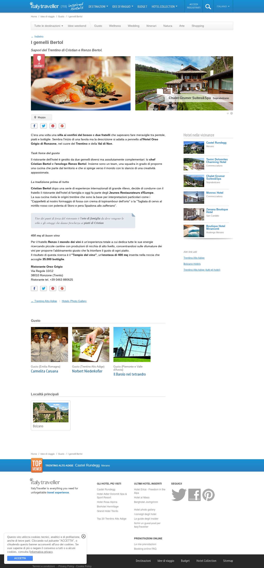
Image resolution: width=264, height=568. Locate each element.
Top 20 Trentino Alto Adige (111, 518)
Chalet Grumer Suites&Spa (215, 177)
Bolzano (38, 426)
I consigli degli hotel (145, 514)
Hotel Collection (163, 6)
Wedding (133, 25)
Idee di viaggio (121, 6)
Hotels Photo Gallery (74, 301)
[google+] (62, 125)
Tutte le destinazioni (47, 25)
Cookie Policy (84, 566)
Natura (167, 25)
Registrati (193, 7)
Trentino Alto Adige (194, 257)
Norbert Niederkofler (87, 371)
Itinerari (151, 25)
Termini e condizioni (43, 566)
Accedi (194, 4)
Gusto (98, 25)
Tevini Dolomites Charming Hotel (217, 161)
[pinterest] (53, 125)
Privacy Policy (66, 566)
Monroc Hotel (214, 192)
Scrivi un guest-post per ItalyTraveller (147, 524)
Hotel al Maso (142, 497)
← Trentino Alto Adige (44, 301)
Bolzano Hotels (192, 263)
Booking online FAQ (145, 548)
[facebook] (34, 125)
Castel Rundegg (216, 142)
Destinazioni (97, 6)
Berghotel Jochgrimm (146, 502)
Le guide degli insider (146, 518)
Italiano (222, 6)
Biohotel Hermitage (108, 506)
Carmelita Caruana (44, 371)
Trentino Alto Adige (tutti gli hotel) (202, 269)
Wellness (115, 25)
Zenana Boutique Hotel (217, 211)
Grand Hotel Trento (107, 511)
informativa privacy (41, 551)
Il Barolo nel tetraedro (129, 374)
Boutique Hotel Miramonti (215, 227)
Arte (182, 25)
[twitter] (43, 125)
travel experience (58, 492)
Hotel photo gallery (144, 509)
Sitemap (228, 561)
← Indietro (37, 36)
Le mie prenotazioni (145, 544)
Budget (142, 6)
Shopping (198, 25)
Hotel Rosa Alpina (107, 502)
